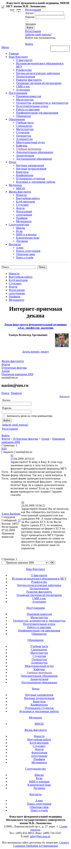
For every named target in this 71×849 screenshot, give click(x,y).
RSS (4, 448)
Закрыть (64, 396)
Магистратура (24, 99)
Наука (12, 162)
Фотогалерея (24, 211)
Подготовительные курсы (32, 106)
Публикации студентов (30, 178)
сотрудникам (24, 214)
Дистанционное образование (34, 158)
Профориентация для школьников (37, 112)
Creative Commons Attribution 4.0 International (41, 844)
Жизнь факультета (20, 191)
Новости (21, 194)
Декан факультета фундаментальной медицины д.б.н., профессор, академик (35, 326)
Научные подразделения (31, 168)
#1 (12, 455)
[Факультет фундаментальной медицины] (2, 6)
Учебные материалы (28, 148)
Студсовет (22, 204)
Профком (21, 218)
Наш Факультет (18, 56)
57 (19, 520)
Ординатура (23, 135)
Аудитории (23, 89)
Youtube (18, 10)
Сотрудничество (19, 224)
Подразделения (25, 76)
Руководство (24, 69)
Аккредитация (25, 155)
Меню (5, 47)
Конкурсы (22, 171)
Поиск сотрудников (28, 250)
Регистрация (33, 31)
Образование (17, 119)
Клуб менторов (25, 201)
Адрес (20, 247)
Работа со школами (28, 109)
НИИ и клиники (26, 234)
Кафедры (21, 145)
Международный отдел (30, 142)
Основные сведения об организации (38, 83)
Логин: (29, 13)
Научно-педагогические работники (38, 73)
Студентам (22, 132)
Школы (20, 227)
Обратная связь (59, 48)
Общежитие (23, 116)
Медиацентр (23, 221)
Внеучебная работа (28, 198)
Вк (12, 10)
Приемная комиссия (28, 96)
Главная (14, 53)
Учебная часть (25, 122)
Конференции (24, 175)
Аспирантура (24, 139)
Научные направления (30, 165)
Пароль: (30, 16)
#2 (22, 502)
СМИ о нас (23, 86)
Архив (45, 438)
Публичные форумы (25, 438)
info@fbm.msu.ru (40, 836)
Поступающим (18, 92)
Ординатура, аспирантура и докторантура (42, 102)
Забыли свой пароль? (38, 34)
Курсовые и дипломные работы (35, 181)
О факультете (24, 60)
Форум (20, 208)
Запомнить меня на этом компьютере (29, 415)
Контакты (15, 244)
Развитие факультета (29, 79)
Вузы (19, 231)
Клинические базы (27, 237)
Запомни (30, 24)
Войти (29, 44)
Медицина (15, 185)
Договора (22, 241)
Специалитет (24, 125)
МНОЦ (20, 188)
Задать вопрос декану (35, 351)
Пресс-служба (24, 257)
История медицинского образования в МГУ (39, 578)
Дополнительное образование (34, 152)
